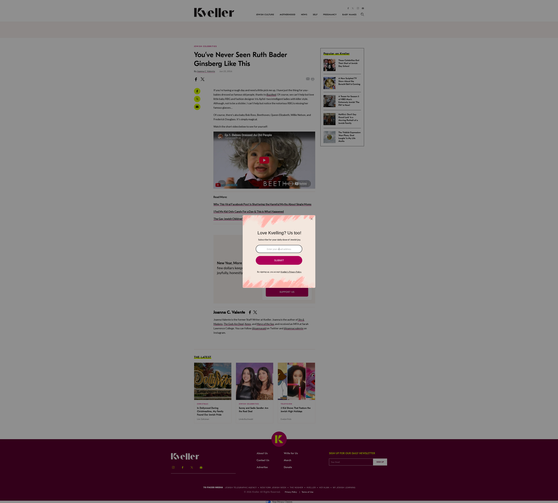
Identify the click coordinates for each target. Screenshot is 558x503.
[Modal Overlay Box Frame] (279, 251)
